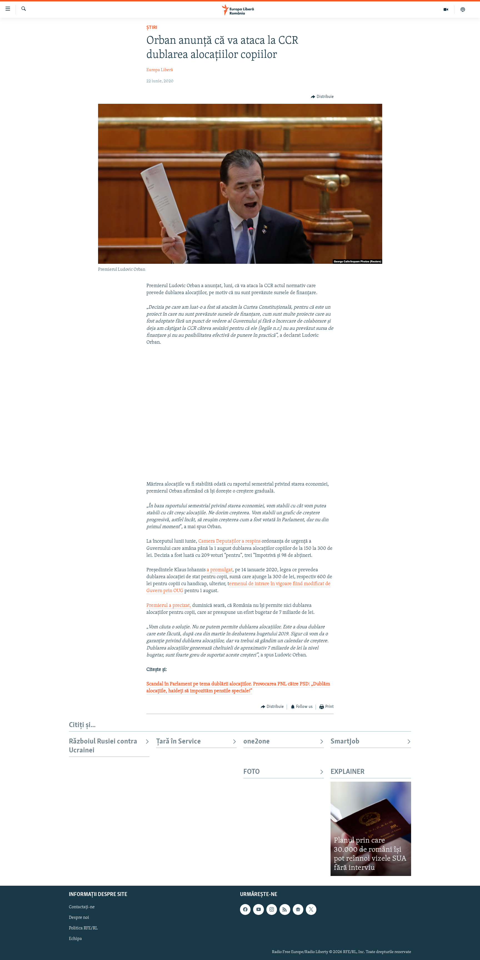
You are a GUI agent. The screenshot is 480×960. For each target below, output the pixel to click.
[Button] (322, 96)
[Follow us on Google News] (298, 909)
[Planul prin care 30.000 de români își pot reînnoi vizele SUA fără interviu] (371, 829)
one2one (256, 741)
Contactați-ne (82, 907)
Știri (151, 27)
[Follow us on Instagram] (271, 909)
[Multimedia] (446, 9)
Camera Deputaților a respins (229, 541)
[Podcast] (462, 9)
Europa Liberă (159, 70)
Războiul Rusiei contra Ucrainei (103, 746)
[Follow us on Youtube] (258, 909)
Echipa (75, 939)
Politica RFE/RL (83, 928)
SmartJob (345, 741)
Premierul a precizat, (169, 605)
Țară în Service (178, 741)
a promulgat (219, 570)
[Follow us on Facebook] (245, 909)
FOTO (251, 772)
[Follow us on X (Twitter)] (311, 909)
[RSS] (284, 909)
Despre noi (79, 918)
